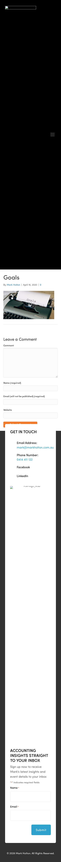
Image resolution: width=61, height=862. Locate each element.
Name (14, 787)
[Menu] (52, 135)
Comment (8, 345)
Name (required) (12, 382)
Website (7, 409)
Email (14, 806)
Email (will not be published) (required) (24, 396)
